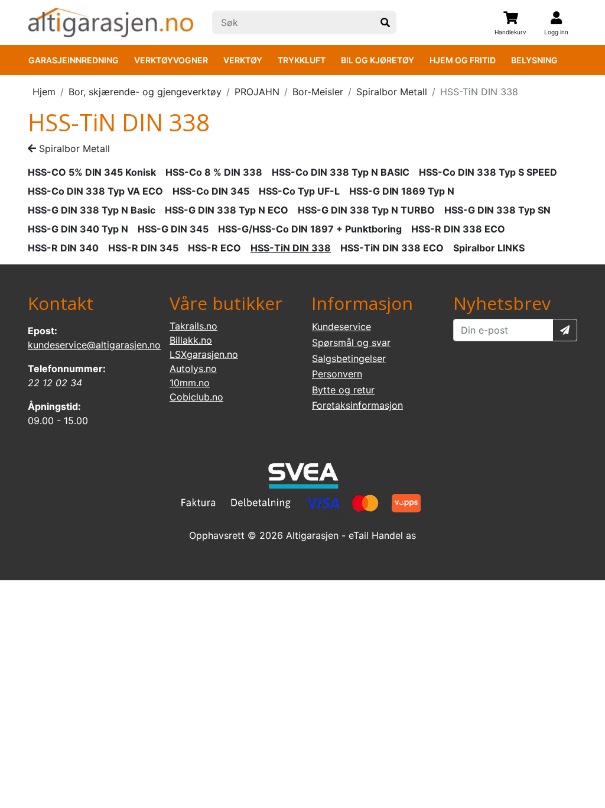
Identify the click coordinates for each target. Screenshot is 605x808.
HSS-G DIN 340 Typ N (78, 229)
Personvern (337, 374)
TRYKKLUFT (302, 60)
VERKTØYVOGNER (171, 60)
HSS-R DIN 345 (143, 248)
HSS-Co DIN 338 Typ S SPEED (488, 172)
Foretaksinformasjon (357, 405)
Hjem (44, 92)
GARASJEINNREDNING (73, 60)
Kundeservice (341, 326)
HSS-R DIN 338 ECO (458, 229)
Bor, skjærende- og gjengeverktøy (145, 92)
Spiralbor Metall (391, 92)
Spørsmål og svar (351, 342)
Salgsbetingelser (349, 358)
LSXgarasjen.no (204, 354)
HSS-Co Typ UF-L (299, 191)
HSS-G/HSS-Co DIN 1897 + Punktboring (310, 229)
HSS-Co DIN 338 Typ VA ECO (95, 191)
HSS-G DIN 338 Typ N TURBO (366, 210)
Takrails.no (193, 326)
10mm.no (190, 383)
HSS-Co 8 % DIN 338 (213, 172)
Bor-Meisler (317, 92)
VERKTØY (242, 60)
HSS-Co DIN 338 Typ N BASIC (340, 172)
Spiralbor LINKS (489, 248)
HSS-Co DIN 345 (211, 191)
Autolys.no (193, 368)
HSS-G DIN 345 (173, 229)
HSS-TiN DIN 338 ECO (392, 248)
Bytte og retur (343, 390)
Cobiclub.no (196, 397)
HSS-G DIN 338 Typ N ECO (226, 210)
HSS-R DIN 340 (63, 248)
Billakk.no (191, 340)
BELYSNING (534, 60)
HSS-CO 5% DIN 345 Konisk (92, 172)
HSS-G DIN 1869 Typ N (401, 191)
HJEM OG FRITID (463, 60)
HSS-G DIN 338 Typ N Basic (91, 210)
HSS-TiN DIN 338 (291, 248)
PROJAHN (257, 92)
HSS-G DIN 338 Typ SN (497, 210)
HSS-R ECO (214, 248)
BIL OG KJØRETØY (377, 60)
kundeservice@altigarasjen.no (94, 345)
